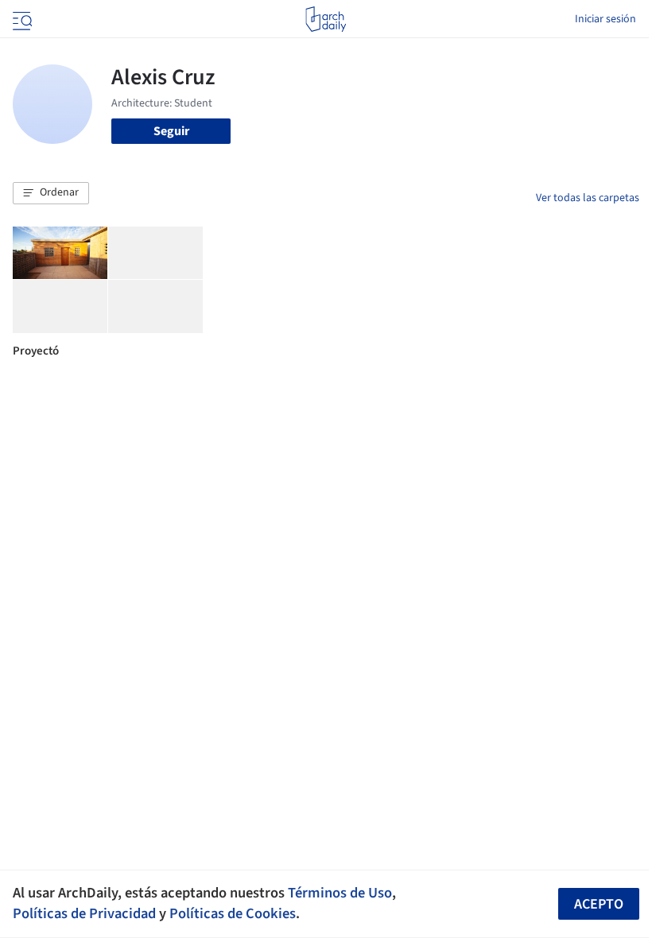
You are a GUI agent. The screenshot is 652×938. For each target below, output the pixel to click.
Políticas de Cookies (232, 913)
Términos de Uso (340, 892)
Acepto (598, 904)
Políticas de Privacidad (84, 913)
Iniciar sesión (605, 19)
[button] (51, 193)
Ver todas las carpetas (587, 197)
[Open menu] (21, 19)
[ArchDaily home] (325, 19)
